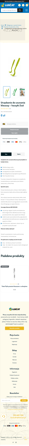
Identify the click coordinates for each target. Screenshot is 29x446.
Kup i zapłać (14, 133)
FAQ (15, 387)
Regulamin (14, 372)
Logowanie (14, 341)
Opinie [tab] (18, 154)
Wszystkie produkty (14, 328)
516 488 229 (18, 415)
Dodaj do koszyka (14, 129)
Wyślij (24, 400)
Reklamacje (14, 381)
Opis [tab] (6, 154)
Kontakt (14, 356)
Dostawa (14, 362)
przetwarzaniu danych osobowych (15, 409)
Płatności (14, 359)
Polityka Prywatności (14, 375)
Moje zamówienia (14, 338)
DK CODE (25, 438)
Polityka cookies (14, 378)
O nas (14, 353)
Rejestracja (14, 344)
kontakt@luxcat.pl (18, 417)
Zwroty (14, 384)
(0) (10, 108)
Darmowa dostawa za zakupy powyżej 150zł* (14, 1)
